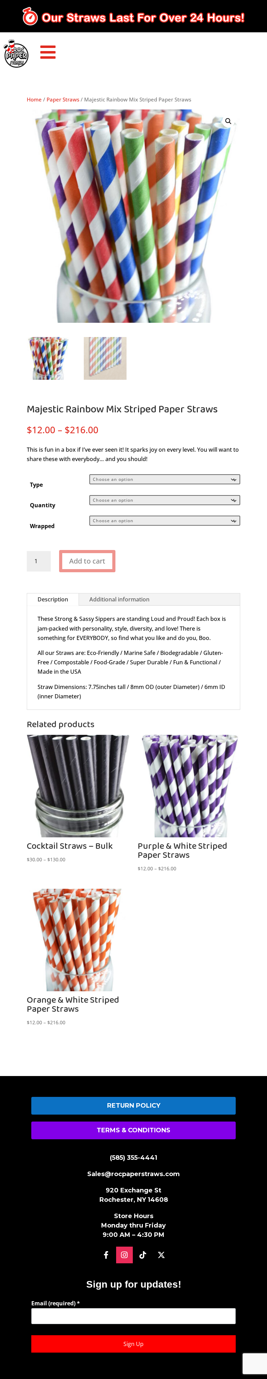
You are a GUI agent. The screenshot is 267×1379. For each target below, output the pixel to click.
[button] (228, 121)
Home (34, 99)
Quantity (42, 505)
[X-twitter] (161, 1255)
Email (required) (55, 1303)
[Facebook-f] (106, 1255)
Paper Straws (63, 99)
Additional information (119, 599)
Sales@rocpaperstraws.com (133, 1174)
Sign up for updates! (133, 1284)
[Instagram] (124, 1255)
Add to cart (87, 561)
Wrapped (42, 526)
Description (53, 599)
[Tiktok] (143, 1255)
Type (36, 485)
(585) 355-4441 (133, 1158)
